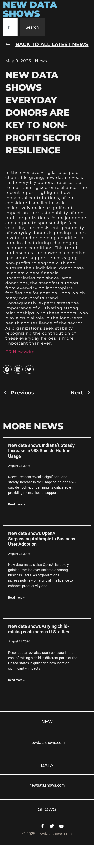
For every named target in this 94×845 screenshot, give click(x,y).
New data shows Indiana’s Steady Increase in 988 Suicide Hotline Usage (41, 451)
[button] (7, 369)
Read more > (16, 504)
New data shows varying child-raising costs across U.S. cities (38, 629)
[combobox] (10, 27)
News (41, 60)
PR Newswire (20, 351)
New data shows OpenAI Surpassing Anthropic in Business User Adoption (41, 539)
